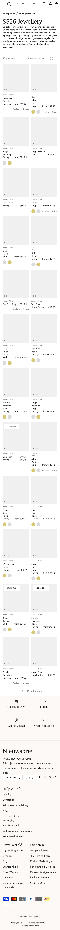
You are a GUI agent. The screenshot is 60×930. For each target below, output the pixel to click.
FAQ (5, 810)
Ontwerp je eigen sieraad (43, 872)
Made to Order (38, 883)
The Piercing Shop (40, 856)
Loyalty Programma (13, 850)
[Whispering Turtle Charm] (16, 543)
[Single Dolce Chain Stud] (16, 328)
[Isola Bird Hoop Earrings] (44, 328)
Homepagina (9, 13)
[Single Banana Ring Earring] (44, 543)
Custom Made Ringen (41, 861)
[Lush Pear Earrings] (16, 436)
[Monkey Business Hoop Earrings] (44, 598)
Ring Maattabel (11, 825)
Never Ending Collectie (42, 867)
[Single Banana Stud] (16, 598)
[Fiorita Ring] (44, 182)
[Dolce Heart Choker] (44, 230)
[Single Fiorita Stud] (16, 230)
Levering (7, 794)
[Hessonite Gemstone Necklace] (16, 78)
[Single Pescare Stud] (44, 131)
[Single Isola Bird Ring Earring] (44, 382)
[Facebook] (40, 777)
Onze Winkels (10, 872)
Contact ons (9, 800)
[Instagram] (45, 777)
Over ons (7, 856)
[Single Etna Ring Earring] (16, 131)
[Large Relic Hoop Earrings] (16, 490)
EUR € (27, 777)
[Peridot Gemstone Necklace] (16, 651)
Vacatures (8, 877)
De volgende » (35, 691)
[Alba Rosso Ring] (44, 78)
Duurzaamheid (10, 867)
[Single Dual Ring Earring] (44, 651)
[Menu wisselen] (3, 4)
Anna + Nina (33, 916)
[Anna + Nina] (27, 3)
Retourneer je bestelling (15, 805)
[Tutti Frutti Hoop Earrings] (44, 284)
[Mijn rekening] (49, 4)
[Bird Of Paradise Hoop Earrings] (16, 382)
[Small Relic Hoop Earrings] (44, 490)
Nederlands (11, 777)
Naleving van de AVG (30, 925)
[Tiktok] (54, 777)
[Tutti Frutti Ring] (16, 284)
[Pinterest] (50, 777)
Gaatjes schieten (39, 850)
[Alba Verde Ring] (44, 436)
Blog (5, 861)
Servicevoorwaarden (37, 922)
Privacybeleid (16, 922)
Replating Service (39, 877)
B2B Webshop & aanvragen (17, 831)
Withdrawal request (13, 836)
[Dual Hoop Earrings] (16, 182)
